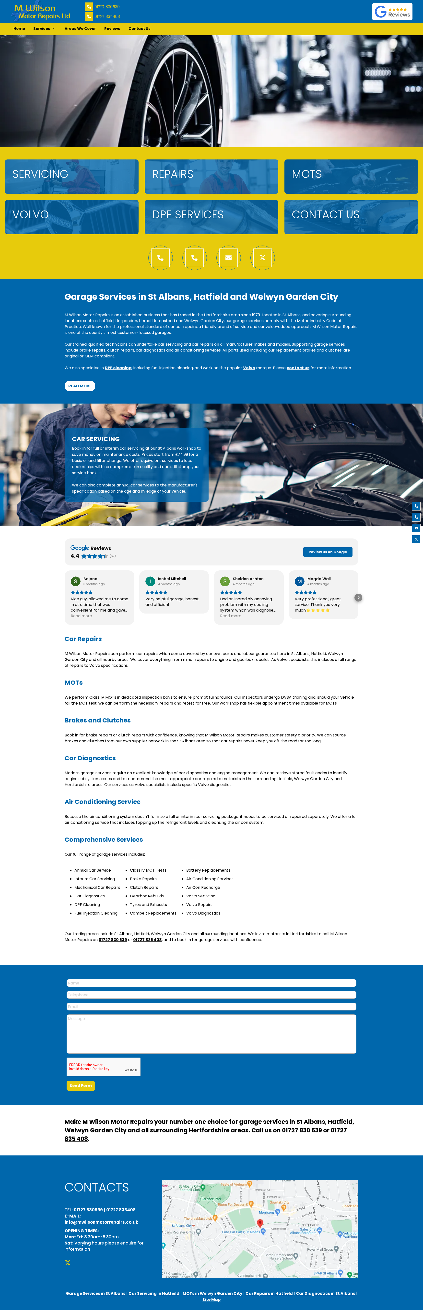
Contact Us (140, 28)
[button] (45, 29)
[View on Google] (76, 581)
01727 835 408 (147, 940)
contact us (298, 368)
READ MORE (80, 386)
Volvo (249, 368)
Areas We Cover (80, 28)
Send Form (81, 1085)
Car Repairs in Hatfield (269, 1293)
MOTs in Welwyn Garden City (212, 1293)
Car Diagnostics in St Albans (325, 1293)
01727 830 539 (113, 940)
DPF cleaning (118, 368)
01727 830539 (107, 7)
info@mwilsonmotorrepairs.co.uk (101, 1222)
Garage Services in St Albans (95, 1293)
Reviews (112, 28)
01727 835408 (107, 16)
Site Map (211, 1299)
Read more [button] (81, 616)
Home (19, 28)
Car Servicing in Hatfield (154, 1293)
